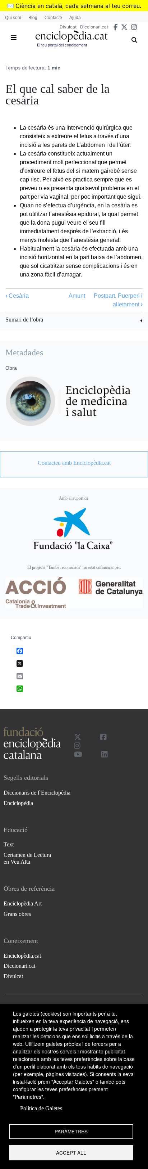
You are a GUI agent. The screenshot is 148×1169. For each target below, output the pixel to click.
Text (9, 844)
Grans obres (17, 914)
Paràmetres (71, 1131)
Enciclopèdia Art (23, 903)
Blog (32, 17)
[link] (74, 320)
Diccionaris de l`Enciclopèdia (37, 793)
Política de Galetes (41, 1108)
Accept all (71, 1152)
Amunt (77, 296)
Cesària (17, 296)
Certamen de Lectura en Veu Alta (27, 858)
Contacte (53, 17)
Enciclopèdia (18, 803)
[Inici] (71, 36)
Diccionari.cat (94, 27)
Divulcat (68, 27)
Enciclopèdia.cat (22, 956)
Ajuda (75, 17)
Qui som (13, 17)
